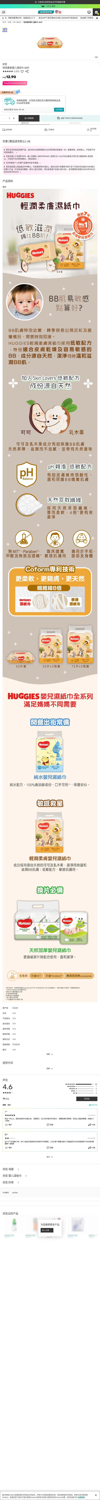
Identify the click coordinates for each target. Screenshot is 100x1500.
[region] (50, 1495)
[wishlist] (22, 71)
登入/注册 (45, 1230)
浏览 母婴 (8, 1169)
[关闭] (96, 1495)
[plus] (14, 118)
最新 (9, 1105)
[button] (96, 12)
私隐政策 (81, 1497)
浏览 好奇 (8, 1182)
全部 (4, 1105)
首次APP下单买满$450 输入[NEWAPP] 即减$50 (41, 18)
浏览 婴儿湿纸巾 (12, 1175)
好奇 (5, 64)
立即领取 (59, 110)
